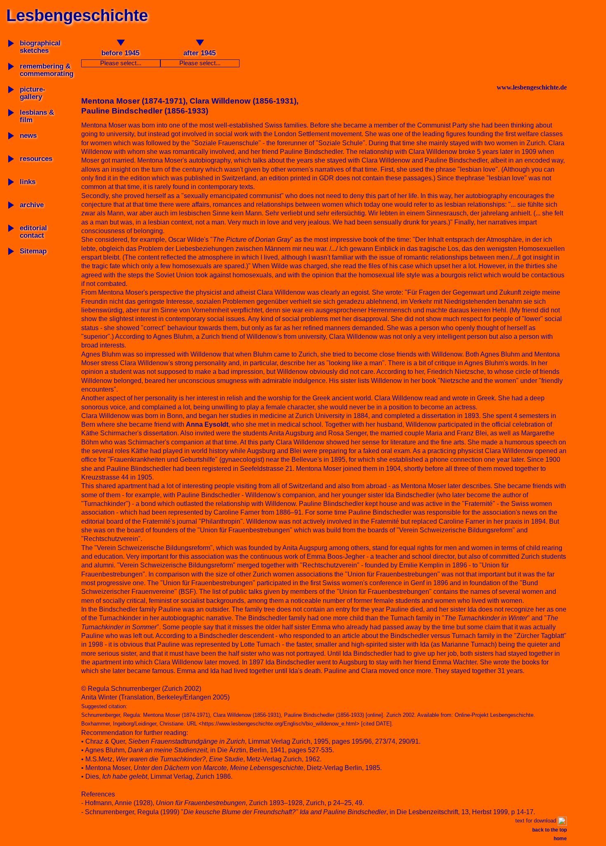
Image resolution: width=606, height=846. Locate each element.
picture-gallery (32, 93)
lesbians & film (37, 116)
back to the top (549, 830)
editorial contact (33, 231)
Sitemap (33, 251)
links (27, 182)
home (560, 838)
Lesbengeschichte (77, 15)
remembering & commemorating (46, 70)
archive (32, 205)
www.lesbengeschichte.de (532, 87)
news (28, 135)
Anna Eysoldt (207, 424)
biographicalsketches (40, 46)
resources (36, 159)
